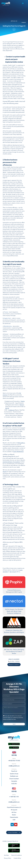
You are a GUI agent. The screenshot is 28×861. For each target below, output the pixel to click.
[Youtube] (15, 824)
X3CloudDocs (21, 443)
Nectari (22, 405)
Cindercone (11, 410)
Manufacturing (8, 326)
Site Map (6, 855)
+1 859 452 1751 (14, 796)
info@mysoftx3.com (14, 766)
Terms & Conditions (16, 855)
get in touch (13, 571)
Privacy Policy (7, 858)
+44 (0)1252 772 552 (14, 760)
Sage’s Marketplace (18, 451)
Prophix (23, 401)
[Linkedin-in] (12, 824)
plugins (5, 471)
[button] (14, 29)
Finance (6, 312)
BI (8, 408)
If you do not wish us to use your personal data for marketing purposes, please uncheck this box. (13, 717)
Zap (6, 408)
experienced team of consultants (11, 462)
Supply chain (7, 318)
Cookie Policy (17, 858)
